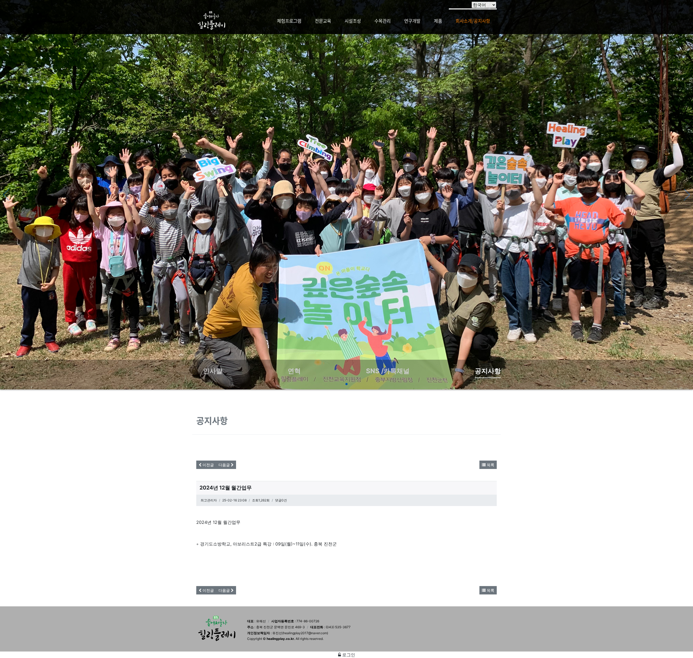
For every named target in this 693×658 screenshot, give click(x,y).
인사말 (213, 371)
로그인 (348, 654)
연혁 (294, 371)
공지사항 (488, 371)
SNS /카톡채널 (388, 371)
